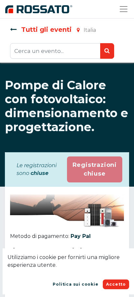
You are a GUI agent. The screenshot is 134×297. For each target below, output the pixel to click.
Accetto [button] (116, 284)
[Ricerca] (107, 51)
